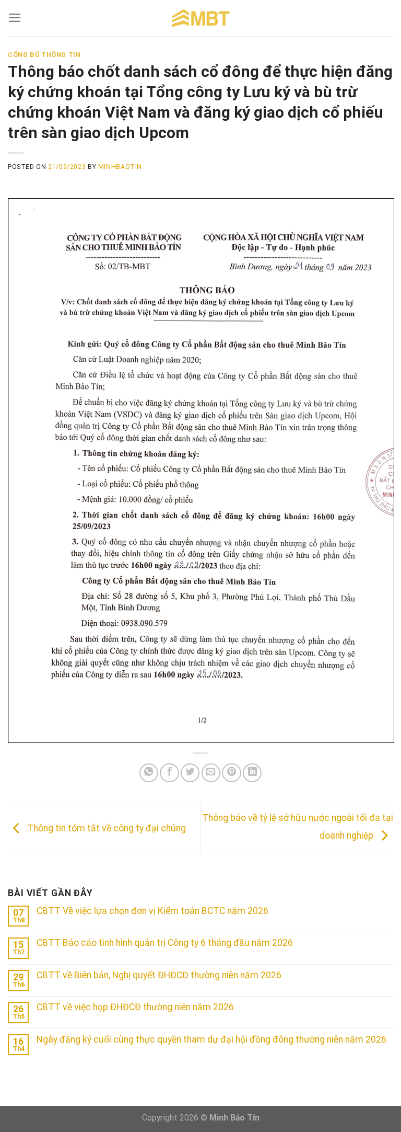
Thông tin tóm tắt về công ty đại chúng (105, 828)
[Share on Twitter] (190, 772)
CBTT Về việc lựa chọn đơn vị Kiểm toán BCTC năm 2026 (152, 911)
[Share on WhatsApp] (148, 772)
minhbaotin (120, 166)
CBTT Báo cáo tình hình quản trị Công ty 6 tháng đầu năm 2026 (165, 942)
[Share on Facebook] (169, 772)
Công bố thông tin (44, 55)
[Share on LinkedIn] (252, 772)
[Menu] (15, 17)
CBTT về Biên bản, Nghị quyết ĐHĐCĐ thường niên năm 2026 (159, 975)
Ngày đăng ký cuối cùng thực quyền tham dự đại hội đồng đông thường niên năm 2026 (211, 1039)
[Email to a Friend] (211, 772)
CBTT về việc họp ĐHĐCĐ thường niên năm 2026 (135, 1007)
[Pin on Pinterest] (231, 772)
